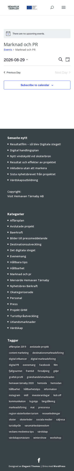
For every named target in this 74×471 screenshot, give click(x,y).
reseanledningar (51, 413)
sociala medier (44, 419)
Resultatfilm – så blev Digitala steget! (35, 144)
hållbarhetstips (32, 389)
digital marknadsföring (43, 358)
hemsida (42, 383)
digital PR (14, 365)
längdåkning (48, 401)
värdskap (43, 431)
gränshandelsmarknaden (40, 377)
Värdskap (16, 328)
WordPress (59, 466)
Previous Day (13, 72)
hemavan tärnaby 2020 (21, 383)
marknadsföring (18, 407)
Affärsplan (17, 220)
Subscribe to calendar (35, 85)
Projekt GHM (18, 310)
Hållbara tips (19, 262)
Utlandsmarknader (23, 322)
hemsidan (56, 383)
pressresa (44, 407)
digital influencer (18, 358)
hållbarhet (14, 389)
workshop (55, 437)
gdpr (56, 371)
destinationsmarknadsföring (48, 352)
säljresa (60, 419)
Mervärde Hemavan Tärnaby (29, 280)
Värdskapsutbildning (24, 180)
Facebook (44, 365)
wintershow (39, 437)
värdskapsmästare (19, 437)
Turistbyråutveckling (24, 316)
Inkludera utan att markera (28, 168)
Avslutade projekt (22, 226)
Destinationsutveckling (25, 244)
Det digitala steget (22, 250)
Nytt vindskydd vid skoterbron (30, 156)
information (50, 389)
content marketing (19, 352)
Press (14, 304)
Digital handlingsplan (24, 150)
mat (32, 407)
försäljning (44, 371)
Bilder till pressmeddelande (28, 238)
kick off (57, 395)
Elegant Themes (31, 466)
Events (8, 49)
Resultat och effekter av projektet (33, 162)
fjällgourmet (15, 371)
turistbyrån (15, 425)
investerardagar (41, 395)
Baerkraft (16, 232)
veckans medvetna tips (21, 431)
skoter (12, 419)
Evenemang (18, 256)
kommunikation (17, 401)
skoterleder (26, 419)
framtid (30, 371)
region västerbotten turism (23, 413)
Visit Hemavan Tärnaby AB (25, 196)
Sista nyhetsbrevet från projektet (33, 174)
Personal (16, 298)
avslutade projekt (39, 346)
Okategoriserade (21, 292)
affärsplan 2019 (17, 346)
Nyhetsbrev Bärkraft (24, 286)
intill (26, 395)
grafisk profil (16, 377)
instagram (14, 395)
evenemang (29, 365)
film (56, 365)
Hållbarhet (17, 268)
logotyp (33, 401)
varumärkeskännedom (37, 425)
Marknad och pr (20, 274)
